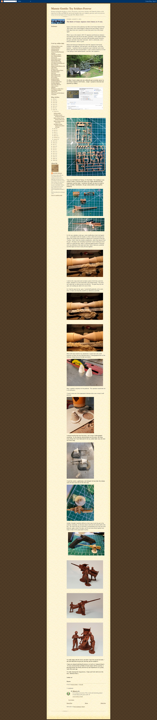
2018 (54, 142)
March (55, 135)
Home (86, 703)
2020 (54, 109)
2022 (54, 106)
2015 (54, 148)
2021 (54, 108)
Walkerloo (53, 87)
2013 (54, 151)
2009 (54, 158)
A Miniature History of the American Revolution (56, 46)
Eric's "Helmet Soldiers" (56, 56)
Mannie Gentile (57, 173)
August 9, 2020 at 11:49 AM (78, 696)
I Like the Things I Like (56, 61)
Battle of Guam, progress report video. (59, 121)
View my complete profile (56, 195)
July (55, 128)
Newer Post (69, 703)
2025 (54, 101)
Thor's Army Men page (56, 84)
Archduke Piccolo (55, 50)
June (55, 130)
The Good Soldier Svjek (56, 81)
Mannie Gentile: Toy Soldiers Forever (71, 8)
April (55, 134)
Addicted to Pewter (55, 49)
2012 (54, 153)
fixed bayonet (54, 57)
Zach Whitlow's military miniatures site (56, 90)
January (56, 139)
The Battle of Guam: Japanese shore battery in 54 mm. (59, 125)
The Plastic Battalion (55, 83)
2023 (54, 104)
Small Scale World (55, 78)
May (55, 132)
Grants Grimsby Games (56, 58)
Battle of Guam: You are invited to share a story (59, 118)
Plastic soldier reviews (55, 75)
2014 (54, 149)
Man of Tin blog (54, 64)
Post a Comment (71, 700)
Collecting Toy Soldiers (56, 54)
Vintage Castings (54, 85)
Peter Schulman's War (55, 74)
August (55, 111)
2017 (54, 144)
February (56, 137)
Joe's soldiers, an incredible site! (58, 63)
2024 (54, 102)
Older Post (103, 703)
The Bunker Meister (55, 80)
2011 (54, 155)
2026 (54, 99)
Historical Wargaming (55, 60)
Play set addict (54, 77)
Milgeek (75, 691)
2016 (54, 146)
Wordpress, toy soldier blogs (57, 88)
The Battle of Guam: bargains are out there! (59, 115)
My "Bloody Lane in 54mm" (57, 70)
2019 (54, 141)
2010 (54, 156)
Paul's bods (53, 73)
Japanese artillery (57, 113)
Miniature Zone (54, 68)
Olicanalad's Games (55, 71)
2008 (54, 160)
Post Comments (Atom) (79, 706)
